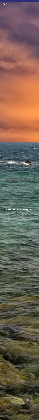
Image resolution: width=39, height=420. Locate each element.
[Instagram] (36, 1)
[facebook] (35, 1)
